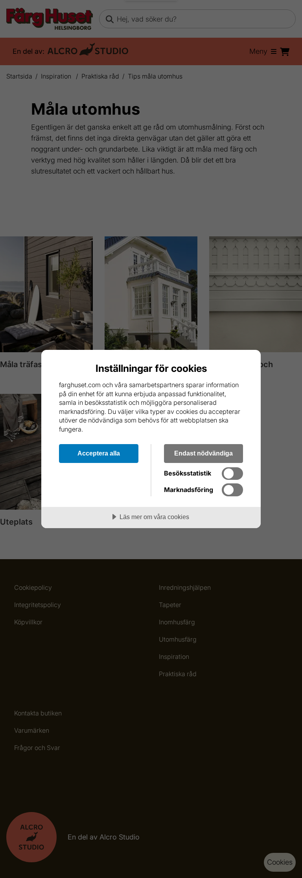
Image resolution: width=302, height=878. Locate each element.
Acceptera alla (98, 453)
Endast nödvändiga (203, 453)
